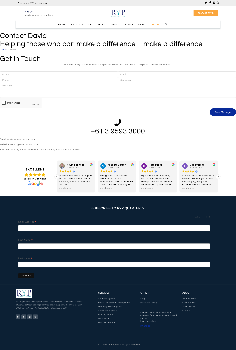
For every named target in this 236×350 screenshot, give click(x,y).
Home (3, 50)
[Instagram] (218, 2)
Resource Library (135, 24)
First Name (25, 240)
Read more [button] (65, 188)
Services (75, 24)
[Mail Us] (20, 13)
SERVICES (104, 293)
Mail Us (29, 12)
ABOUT (186, 293)
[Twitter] (206, 2)
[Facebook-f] (210, 2)
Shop (114, 24)
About (61, 24)
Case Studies (95, 24)
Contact (156, 24)
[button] (166, 24)
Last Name (25, 258)
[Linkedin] (214, 2)
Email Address (27, 222)
